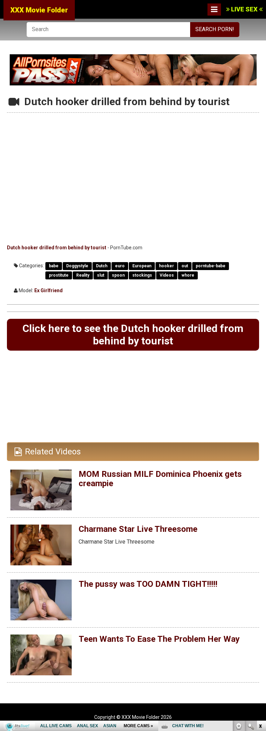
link (260, 623)
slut (100, 275)
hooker (166, 265)
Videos (167, 275)
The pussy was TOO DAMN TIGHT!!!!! (148, 584)
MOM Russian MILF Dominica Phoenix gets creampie (160, 478)
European (141, 265)
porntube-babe (210, 265)
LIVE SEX (244, 9)
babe (54, 265)
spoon (118, 275)
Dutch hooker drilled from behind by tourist (56, 247)
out (184, 265)
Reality (82, 275)
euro (120, 265)
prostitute (59, 275)
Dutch (101, 265)
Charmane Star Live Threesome (138, 529)
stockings (142, 275)
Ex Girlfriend (48, 290)
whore (187, 275)
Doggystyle (77, 265)
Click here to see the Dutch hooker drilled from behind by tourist (133, 334)
